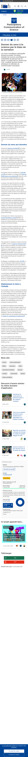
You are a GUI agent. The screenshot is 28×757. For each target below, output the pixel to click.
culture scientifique (7, 377)
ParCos (4, 362)
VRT (21, 261)
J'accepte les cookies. (14, 751)
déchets (23, 373)
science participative (15, 362)
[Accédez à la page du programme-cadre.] (14, 20)
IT (14, 39)
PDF (15, 562)
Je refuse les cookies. (14, 754)
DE (2, 39)
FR (11, 39)
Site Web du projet (8, 470)
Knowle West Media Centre (8, 217)
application (12, 366)
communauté (13, 373)
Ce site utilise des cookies (9, 745)
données (20, 369)
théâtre (4, 366)
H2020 (5, 15)
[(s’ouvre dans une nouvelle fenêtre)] (6, 5)
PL (17, 39)
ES (8, 39)
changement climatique (8, 369)
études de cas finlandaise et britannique (13, 316)
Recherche (21, 6)
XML (15, 558)
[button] (18, 6)
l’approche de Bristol (12, 148)
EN (5, 39)
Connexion (15, 6)
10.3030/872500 (6, 474)
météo (20, 366)
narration (4, 373)
